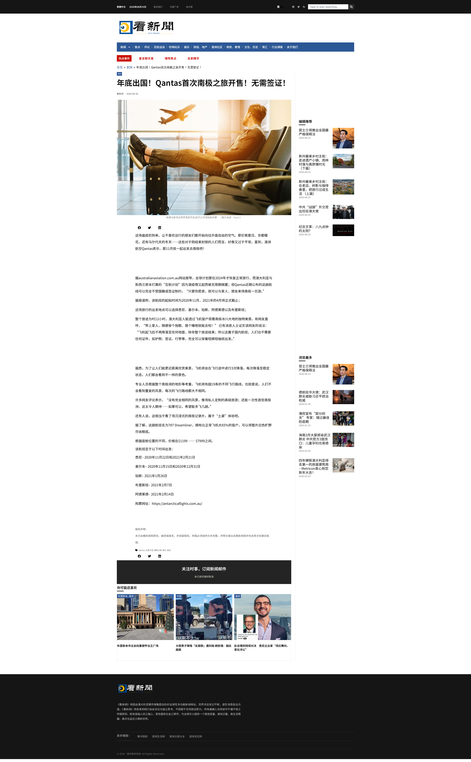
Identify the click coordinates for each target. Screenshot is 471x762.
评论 (147, 47)
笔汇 (265, 47)
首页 (120, 67)
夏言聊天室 (146, 58)
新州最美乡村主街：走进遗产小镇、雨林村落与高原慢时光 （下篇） (314, 162)
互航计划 (149, 550)
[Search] (351, 6)
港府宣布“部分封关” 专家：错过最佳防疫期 (314, 417)
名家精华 (193, 58)
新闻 (123, 47)
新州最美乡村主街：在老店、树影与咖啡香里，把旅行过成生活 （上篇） (314, 187)
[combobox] (328, 6)
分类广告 (174, 6)
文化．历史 (251, 47)
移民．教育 (233, 47)
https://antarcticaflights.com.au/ (177, 503)
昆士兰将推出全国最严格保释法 (314, 131)
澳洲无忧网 (195, 736)
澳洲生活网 (158, 736)
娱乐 (187, 47)
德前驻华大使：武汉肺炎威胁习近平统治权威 (314, 396)
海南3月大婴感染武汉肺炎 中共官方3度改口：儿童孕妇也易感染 (314, 440)
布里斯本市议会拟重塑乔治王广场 (137, 646)
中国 (179, 596)
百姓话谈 (159, 47)
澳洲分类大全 (177, 736)
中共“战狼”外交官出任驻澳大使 (314, 208)
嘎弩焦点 (170, 58)
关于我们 (292, 47)
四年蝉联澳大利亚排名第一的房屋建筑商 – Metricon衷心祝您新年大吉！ (314, 466)
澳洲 (119, 74)
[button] (139, 228)
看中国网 (142, 736)
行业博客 (277, 47)
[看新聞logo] (146, 35)
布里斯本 (123, 596)
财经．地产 (200, 47)
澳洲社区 (216, 47)
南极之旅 (158, 550)
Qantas (142, 550)
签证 (169, 550)
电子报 (189, 6)
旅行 (164, 550)
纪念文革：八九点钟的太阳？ (314, 228)
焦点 (137, 47)
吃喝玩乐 (174, 47)
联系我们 (158, 6)
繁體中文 (121, 6)
